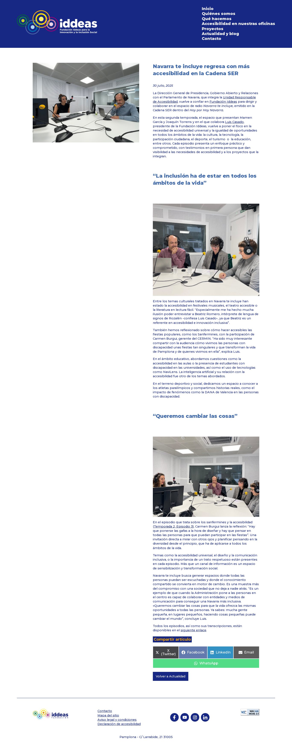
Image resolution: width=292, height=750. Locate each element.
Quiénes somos (218, 13)
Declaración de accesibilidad (119, 724)
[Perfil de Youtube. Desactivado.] (184, 717)
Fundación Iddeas (223, 102)
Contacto (211, 38)
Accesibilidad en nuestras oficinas (238, 23)
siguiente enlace (193, 630)
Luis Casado (234, 122)
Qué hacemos (217, 18)
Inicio (208, 8)
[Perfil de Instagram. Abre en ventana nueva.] (195, 717)
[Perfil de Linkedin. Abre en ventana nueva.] (205, 717)
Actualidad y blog (220, 33)
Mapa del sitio (108, 715)
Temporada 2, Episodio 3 (173, 526)
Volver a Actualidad (170, 676)
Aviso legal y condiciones (117, 720)
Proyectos (212, 28)
